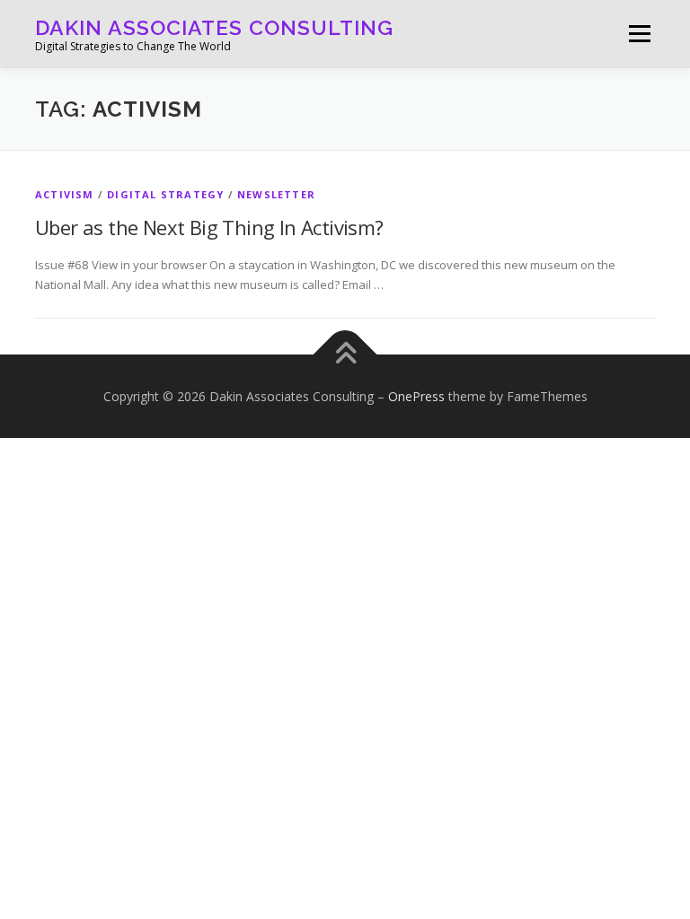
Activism (64, 194)
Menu (639, 33)
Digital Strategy (165, 194)
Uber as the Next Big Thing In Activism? (209, 227)
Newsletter (276, 194)
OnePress (416, 396)
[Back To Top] (345, 354)
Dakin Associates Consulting (214, 27)
